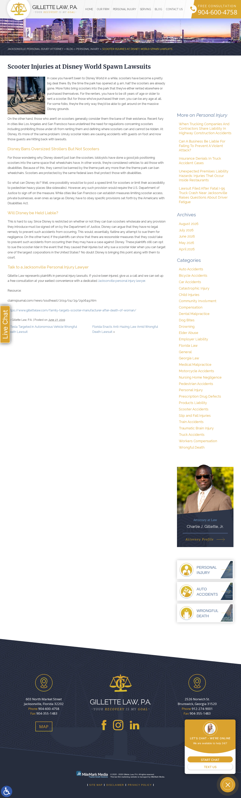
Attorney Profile (200, 539)
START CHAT (210, 760)
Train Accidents (191, 422)
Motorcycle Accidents (196, 371)
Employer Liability (193, 339)
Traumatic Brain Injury (196, 428)
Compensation (190, 307)
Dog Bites (186, 320)
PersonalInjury (207, 570)
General (185, 352)
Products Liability (193, 403)
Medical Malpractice (195, 365)
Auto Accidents (191, 269)
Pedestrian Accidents (196, 384)
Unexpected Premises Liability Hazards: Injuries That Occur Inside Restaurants (203, 175)
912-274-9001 (202, 709)
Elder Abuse (188, 333)
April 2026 (187, 249)
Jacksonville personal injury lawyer (121, 281)
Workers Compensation (198, 441)
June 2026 (187, 236)
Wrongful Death (191, 447)
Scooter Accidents (193, 409)
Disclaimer (115, 785)
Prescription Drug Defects (200, 396)
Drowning (186, 326)
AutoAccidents (207, 591)
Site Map (96, 785)
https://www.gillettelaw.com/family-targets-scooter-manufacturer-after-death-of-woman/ (72, 310)
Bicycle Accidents (193, 275)
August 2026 (188, 224)
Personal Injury (124, 9)
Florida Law (188, 346)
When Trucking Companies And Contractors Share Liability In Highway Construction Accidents (205, 128)
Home (89, 9)
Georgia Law (189, 358)
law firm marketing (122, 777)
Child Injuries (189, 295)
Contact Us (174, 9)
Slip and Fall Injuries (195, 416)
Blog (158, 9)
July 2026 (186, 230)
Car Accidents (190, 282)
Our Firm (103, 9)
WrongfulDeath (207, 613)
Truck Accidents (191, 435)
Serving (145, 9)
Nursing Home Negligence (200, 377)
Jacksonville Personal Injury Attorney (35, 49)
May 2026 (186, 243)
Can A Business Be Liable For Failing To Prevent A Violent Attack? (202, 145)
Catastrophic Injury (194, 288)
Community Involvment (197, 301)
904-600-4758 (217, 12)
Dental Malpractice (194, 314)
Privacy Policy (140, 785)
